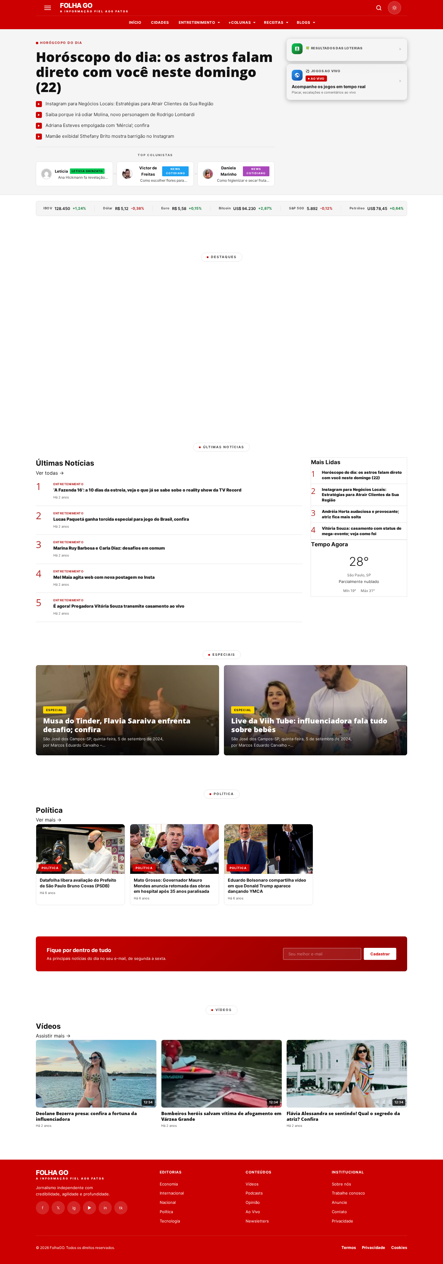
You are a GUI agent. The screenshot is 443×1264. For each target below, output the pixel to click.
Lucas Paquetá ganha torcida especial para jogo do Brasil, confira (121, 519)
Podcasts (254, 1193)
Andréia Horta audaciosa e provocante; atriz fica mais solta (360, 514)
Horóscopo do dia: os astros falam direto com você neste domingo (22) (154, 72)
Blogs (303, 22)
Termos (348, 1247)
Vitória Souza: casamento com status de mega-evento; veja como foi (361, 531)
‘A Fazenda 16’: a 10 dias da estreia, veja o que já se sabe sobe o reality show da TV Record (147, 489)
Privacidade (342, 1221)
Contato (339, 1211)
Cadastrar (380, 953)
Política (166, 1211)
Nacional (168, 1202)
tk (121, 1207)
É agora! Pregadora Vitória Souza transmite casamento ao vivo (118, 606)
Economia (169, 1184)
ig (74, 1207)
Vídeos (252, 1184)
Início (135, 22)
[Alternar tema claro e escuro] (394, 7)
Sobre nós (341, 1184)
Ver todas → (50, 473)
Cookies (399, 1247)
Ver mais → (48, 820)
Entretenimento (197, 22)
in (105, 1207)
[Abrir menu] (48, 7)
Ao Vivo (253, 1211)
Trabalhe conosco (348, 1193)
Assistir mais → (53, 1036)
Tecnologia (170, 1221)
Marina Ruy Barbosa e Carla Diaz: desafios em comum (109, 547)
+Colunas (239, 22)
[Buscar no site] (378, 7)
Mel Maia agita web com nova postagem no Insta (104, 577)
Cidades (160, 22)
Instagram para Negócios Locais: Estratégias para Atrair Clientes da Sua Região (360, 494)
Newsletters (257, 1221)
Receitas (273, 22)
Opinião (253, 1202)
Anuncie (339, 1202)
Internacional (172, 1193)
